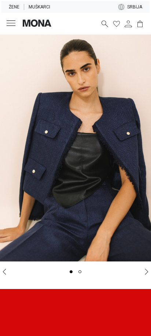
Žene (14, 7)
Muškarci (39, 7)
